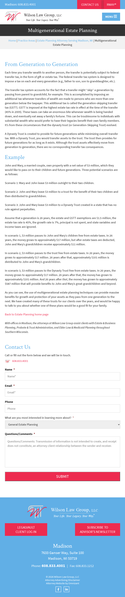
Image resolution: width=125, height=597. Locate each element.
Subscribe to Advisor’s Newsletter (97, 529)
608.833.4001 (27, 4)
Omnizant (73, 583)
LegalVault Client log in (26, 529)
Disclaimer (74, 580)
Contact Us (90, 4)
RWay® (111, 4)
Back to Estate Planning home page (27, 314)
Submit (62, 476)
